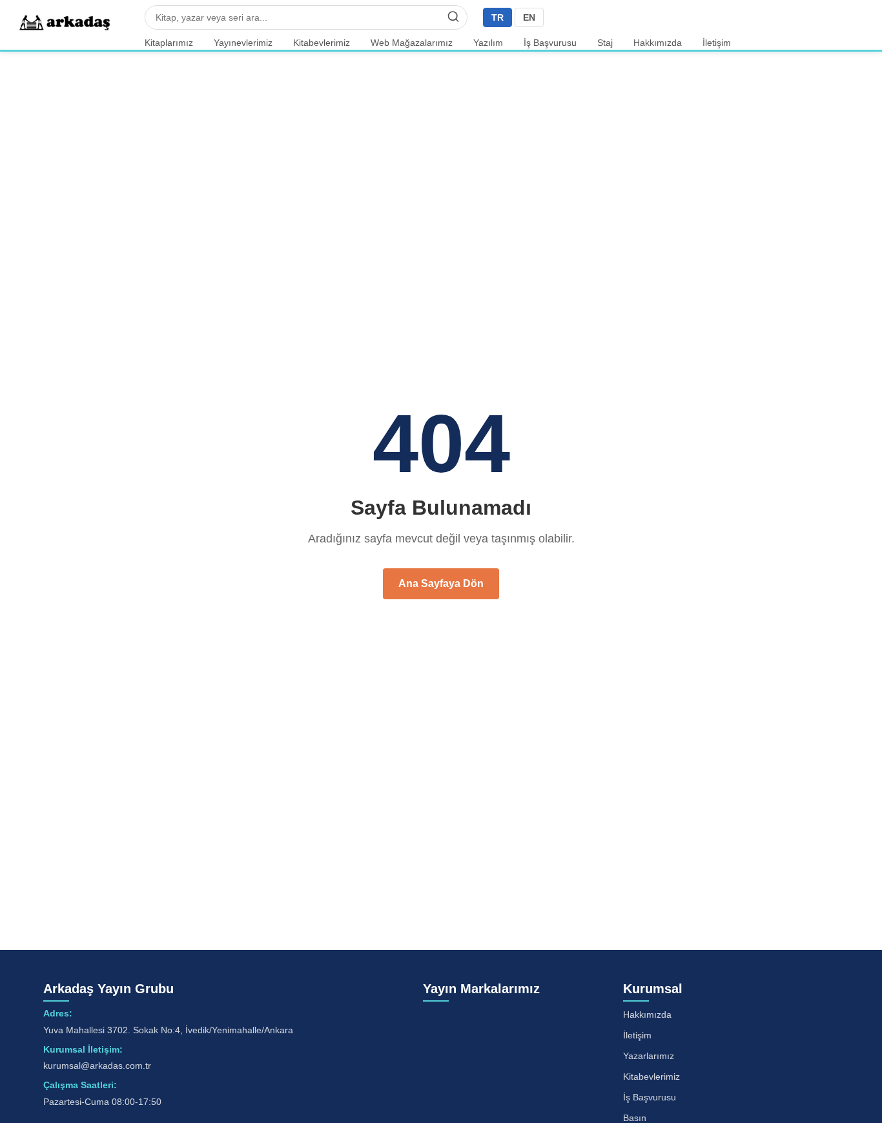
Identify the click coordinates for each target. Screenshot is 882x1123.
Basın (634, 1118)
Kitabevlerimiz (321, 42)
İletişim (717, 42)
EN (529, 17)
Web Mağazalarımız (412, 42)
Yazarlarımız (648, 1056)
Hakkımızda (657, 42)
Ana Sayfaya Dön (441, 583)
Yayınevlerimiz (243, 42)
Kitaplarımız (169, 42)
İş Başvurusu (550, 42)
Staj (605, 42)
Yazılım (488, 42)
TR (497, 17)
